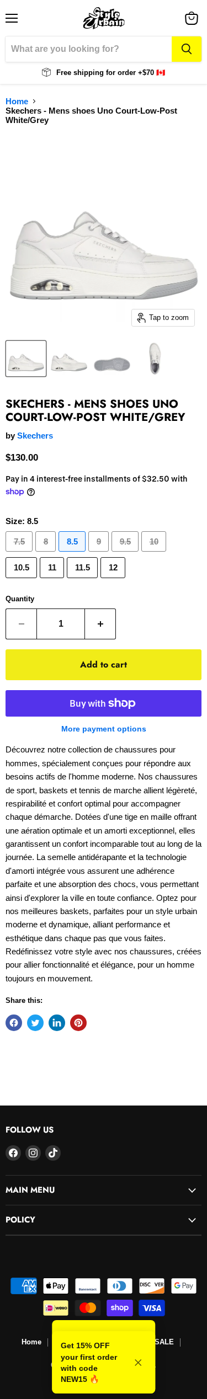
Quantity (20, 599)
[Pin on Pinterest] (78, 1022)
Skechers (35, 435)
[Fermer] (138, 1362)
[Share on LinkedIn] (57, 1022)
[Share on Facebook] (14, 1022)
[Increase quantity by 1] (100, 623)
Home (17, 101)
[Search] (186, 49)
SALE (164, 1342)
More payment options (103, 728)
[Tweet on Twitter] (35, 1022)
